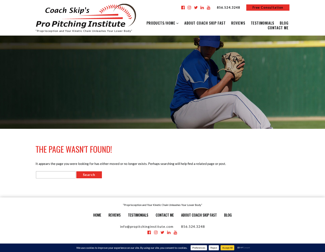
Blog (284, 23)
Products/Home (161, 23)
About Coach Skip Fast (205, 23)
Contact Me (278, 27)
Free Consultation (268, 7)
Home (97, 215)
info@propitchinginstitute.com (147, 226)
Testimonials (262, 23)
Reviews (238, 23)
